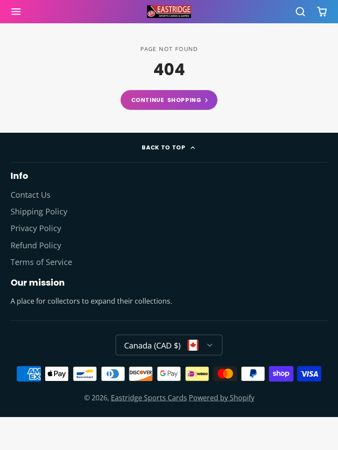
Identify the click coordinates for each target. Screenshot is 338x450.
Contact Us (31, 194)
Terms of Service (41, 262)
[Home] (169, 11)
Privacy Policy (36, 228)
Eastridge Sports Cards (149, 398)
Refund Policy (36, 245)
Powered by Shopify (221, 398)
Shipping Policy (39, 211)
